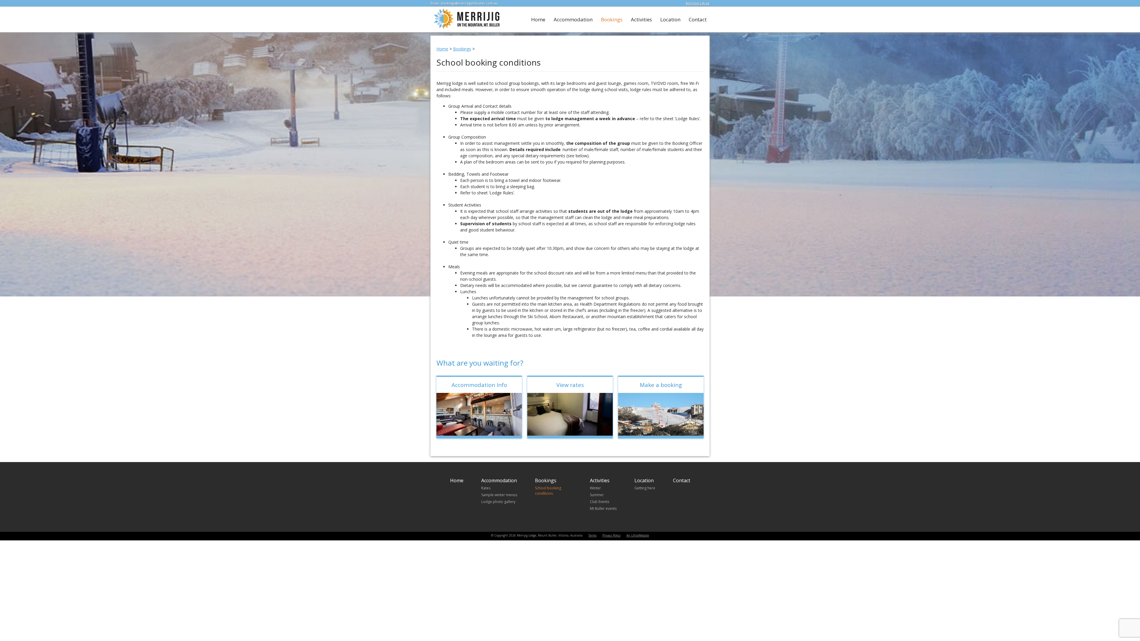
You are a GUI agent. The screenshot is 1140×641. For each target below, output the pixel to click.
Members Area (698, 3)
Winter (595, 488)
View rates (570, 384)
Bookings (612, 19)
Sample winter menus (499, 494)
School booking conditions (548, 490)
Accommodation (573, 19)
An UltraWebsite (637, 535)
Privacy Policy (611, 535)
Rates (485, 488)
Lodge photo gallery (498, 501)
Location (670, 19)
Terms (592, 535)
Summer (597, 494)
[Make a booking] (661, 414)
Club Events (599, 501)
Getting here (644, 488)
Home (538, 19)
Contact (698, 19)
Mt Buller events (603, 508)
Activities (641, 19)
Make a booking (661, 384)
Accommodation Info (479, 384)
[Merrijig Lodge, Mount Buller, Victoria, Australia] (465, 28)
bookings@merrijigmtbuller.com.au (469, 3)
